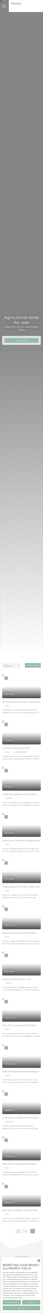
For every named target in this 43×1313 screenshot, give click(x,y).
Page (18, 1230)
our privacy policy (28, 1298)
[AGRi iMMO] (26, 6)
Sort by (6, 664)
